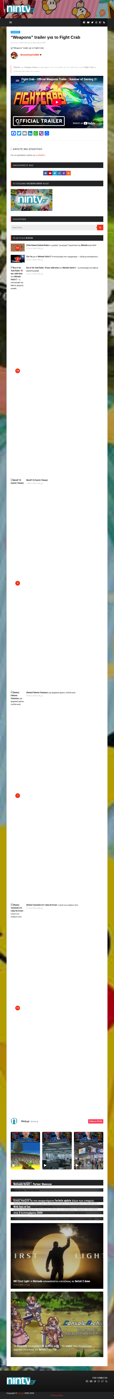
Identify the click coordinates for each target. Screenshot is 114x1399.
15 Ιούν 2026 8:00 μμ (34, 273)
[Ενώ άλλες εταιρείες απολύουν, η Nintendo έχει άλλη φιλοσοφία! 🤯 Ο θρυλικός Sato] (57, 1150)
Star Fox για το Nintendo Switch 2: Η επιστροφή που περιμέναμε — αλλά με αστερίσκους (62, 256)
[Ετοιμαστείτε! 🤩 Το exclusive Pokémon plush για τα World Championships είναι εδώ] (88, 1150)
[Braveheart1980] (14, 58)
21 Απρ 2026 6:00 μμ (34, 908)
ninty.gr (21, 1393)
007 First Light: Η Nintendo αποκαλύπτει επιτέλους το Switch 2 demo (51, 1281)
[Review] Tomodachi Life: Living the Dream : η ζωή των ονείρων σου (52, 904)
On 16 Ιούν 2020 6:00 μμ (20, 42)
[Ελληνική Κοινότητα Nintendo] (21, 13)
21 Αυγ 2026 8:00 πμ (21, 1216)
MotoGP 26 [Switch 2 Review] (37, 479)
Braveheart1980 (39, 42)
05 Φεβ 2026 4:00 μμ (21, 1187)
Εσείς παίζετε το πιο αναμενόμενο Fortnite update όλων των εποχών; (53, 1200)
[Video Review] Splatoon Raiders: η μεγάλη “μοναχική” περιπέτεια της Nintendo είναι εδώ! (61, 245)
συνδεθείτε (40, 155)
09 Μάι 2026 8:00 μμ (34, 695)
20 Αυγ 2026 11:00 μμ (22, 1353)
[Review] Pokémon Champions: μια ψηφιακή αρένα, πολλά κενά (50, 692)
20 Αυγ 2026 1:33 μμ (21, 1284)
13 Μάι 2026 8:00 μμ (34, 483)
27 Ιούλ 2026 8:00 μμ (34, 248)
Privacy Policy (57, 1395)
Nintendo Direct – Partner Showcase (32, 1184)
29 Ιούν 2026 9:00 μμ (34, 259)
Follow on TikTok (95, 1121)
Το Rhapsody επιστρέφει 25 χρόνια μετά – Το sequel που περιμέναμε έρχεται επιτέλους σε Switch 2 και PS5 (52, 1347)
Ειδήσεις (15, 32)
